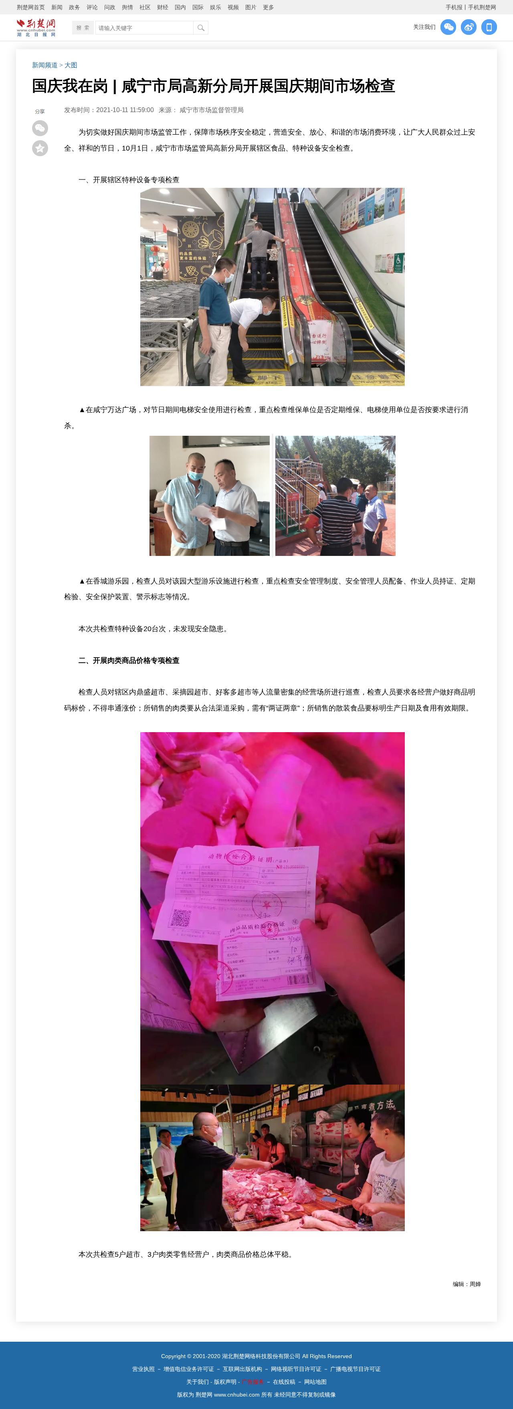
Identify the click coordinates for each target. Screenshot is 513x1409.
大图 (71, 65)
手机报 (454, 7)
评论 (92, 7)
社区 (145, 7)
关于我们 (197, 1382)
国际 (198, 7)
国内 (180, 7)
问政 (109, 7)
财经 (162, 7)
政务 (74, 7)
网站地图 (315, 1382)
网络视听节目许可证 (296, 1369)
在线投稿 (284, 1382)
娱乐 (215, 7)
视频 (233, 7)
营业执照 (143, 1369)
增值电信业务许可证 (189, 1369)
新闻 (57, 7)
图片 (250, 7)
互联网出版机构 (242, 1369)
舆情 (127, 7)
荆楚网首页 (31, 7)
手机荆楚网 (482, 7)
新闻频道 (45, 65)
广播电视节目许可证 (355, 1369)
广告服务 (253, 1382)
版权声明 (225, 1382)
